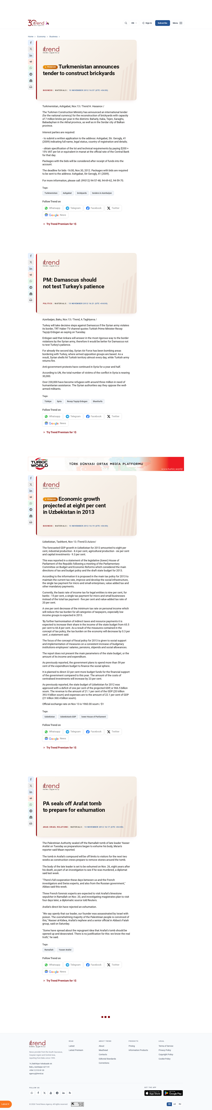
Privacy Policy (165, 1050)
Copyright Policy (166, 1054)
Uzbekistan (50, 717)
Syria (59, 401)
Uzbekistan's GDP (68, 717)
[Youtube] (51, 1093)
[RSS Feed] (70, 1093)
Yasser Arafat (65, 950)
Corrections (104, 1063)
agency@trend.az (36, 1073)
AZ (174, 1104)
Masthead (103, 1050)
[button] (31, 42)
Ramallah (49, 950)
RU (180, 1104)
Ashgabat (67, 193)
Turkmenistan (51, 193)
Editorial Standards (107, 1059)
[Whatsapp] (31, 1093)
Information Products (138, 1050)
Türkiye (48, 401)
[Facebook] (38, 1093)
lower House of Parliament (93, 717)
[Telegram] (57, 1093)
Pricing (132, 1046)
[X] (44, 1093)
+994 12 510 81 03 (36, 1070)
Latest (72, 1046)
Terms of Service (166, 1046)
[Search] (126, 23)
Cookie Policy (164, 1059)
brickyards (82, 193)
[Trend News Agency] (37, 1043)
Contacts (103, 1054)
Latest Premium (76, 1050)
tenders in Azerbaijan (102, 193)
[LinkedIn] (63, 1093)
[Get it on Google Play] (173, 1093)
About (101, 1046)
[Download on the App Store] (153, 1093)
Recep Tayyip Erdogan (77, 401)
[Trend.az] (38, 23)
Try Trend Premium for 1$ (61, 223)
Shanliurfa (97, 401)
